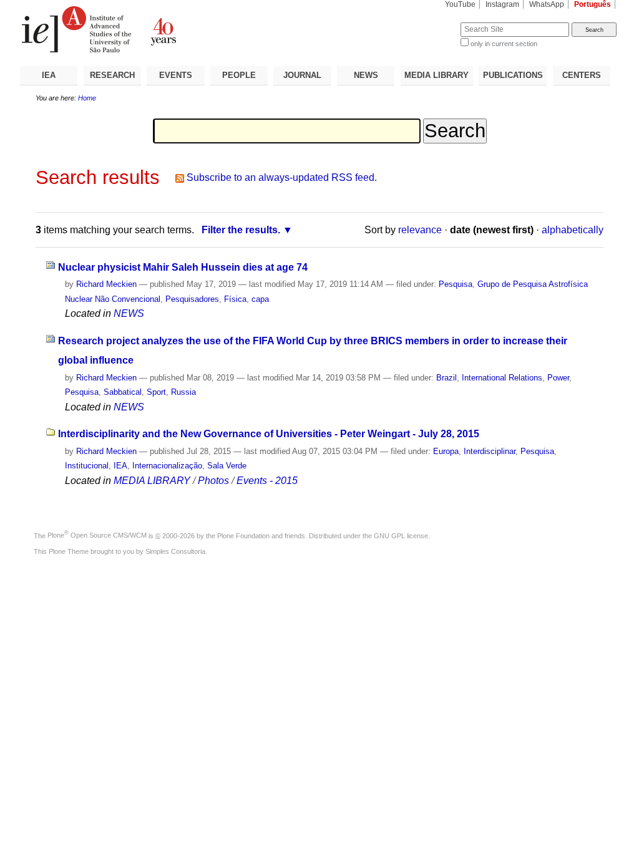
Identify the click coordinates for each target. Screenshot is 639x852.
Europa (446, 451)
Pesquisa (455, 284)
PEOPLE (239, 75)
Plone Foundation (243, 535)
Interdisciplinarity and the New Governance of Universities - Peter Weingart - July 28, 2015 (268, 433)
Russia (183, 392)
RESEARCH (112, 75)
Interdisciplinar (489, 451)
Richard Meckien (106, 284)
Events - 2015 (267, 480)
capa (260, 299)
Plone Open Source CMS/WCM (97, 535)
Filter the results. (241, 230)
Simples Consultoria (175, 551)
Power (558, 377)
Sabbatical (123, 392)
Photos (213, 480)
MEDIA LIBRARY (436, 75)
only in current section (504, 43)
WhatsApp (546, 4)
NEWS (366, 75)
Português (592, 4)
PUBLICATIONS (513, 75)
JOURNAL (302, 75)
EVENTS (175, 75)
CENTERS (581, 75)
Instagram (502, 4)
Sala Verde (226, 465)
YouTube (460, 4)
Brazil (446, 377)
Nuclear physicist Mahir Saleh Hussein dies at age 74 (183, 267)
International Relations (502, 377)
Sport (156, 392)
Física (235, 299)
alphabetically (572, 230)
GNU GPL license (401, 535)
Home (87, 98)
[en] (170, 29)
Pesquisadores (192, 299)
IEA (49, 75)
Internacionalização (167, 465)
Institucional (87, 465)
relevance (420, 230)
